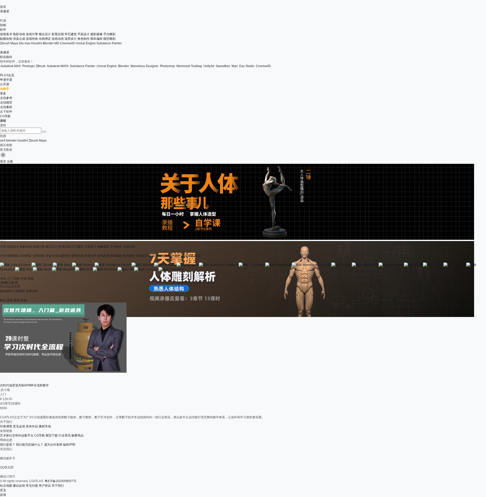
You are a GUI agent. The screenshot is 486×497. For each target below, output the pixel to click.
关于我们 (58, 485)
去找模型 (6, 102)
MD (56, 43)
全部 (3, 246)
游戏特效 (32, 39)
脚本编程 (96, 39)
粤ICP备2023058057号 (60, 481)
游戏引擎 (39, 246)
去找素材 (6, 107)
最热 (17, 300)
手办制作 (116, 246)
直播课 (4, 52)
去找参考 (6, 98)
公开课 (4, 84)
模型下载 (52, 435)
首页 (3, 7)
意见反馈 (19, 426)
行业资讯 (64, 435)
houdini (22, 140)
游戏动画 (58, 39)
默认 (3, 300)
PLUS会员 (7, 75)
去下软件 (6, 111)
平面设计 (90, 246)
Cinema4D (67, 43)
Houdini (36, 43)
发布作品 (32, 426)
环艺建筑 (77, 246)
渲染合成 (19, 39)
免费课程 (32, 291)
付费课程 (19, 291)
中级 (24, 278)
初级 (17, 278)
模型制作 (168, 255)
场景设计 (71, 39)
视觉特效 (77, 255)
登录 (3, 161)
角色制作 (83, 39)
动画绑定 (45, 39)
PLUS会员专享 (10, 286)
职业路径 (6, 57)
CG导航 (5, 116)
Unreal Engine (86, 43)
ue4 (2, 140)
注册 (10, 161)
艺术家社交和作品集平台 (16, 435)
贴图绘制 (6, 39)
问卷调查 (6, 426)
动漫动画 (129, 246)
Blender (48, 43)
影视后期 (64, 246)
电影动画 (26, 246)
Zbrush (5, 43)
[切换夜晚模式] (3, 157)
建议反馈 (19, 485)
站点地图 (6, 485)
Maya (14, 43)
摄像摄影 (103, 246)
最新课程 (6, 291)
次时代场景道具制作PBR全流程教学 (24, 385)
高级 (30, 278)
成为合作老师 (53, 444)
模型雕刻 (109, 39)
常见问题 (32, 485)
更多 (3, 93)
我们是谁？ (7, 444)
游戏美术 (13, 246)
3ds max (24, 43)
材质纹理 (90, 255)
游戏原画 (103, 255)
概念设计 (52, 246)
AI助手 (4, 89)
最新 (10, 300)
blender (11, 140)
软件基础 (181, 255)
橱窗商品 (77, 435)
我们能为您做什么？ (29, 444)
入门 (10, 278)
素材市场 (45, 426)
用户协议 (45, 485)
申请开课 (6, 80)
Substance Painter (109, 43)
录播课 (4, 11)
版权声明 (69, 444)
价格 (24, 300)
